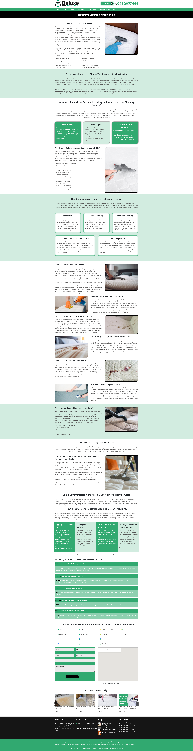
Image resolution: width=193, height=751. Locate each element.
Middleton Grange (106, 643)
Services (64, 9)
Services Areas (81, 9)
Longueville (62, 643)
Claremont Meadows (107, 629)
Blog (114, 9)
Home (57, 9)
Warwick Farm (127, 639)
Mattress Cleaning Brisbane (128, 723)
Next (137, 704)
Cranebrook (84, 643)
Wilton (125, 634)
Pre (55, 704)
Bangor (61, 629)
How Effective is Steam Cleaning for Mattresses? (109, 728)
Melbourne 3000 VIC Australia (85, 723)
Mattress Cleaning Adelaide (128, 729)
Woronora (61, 639)
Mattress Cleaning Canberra (128, 731)
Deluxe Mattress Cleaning (88, 748)
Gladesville (126, 629)
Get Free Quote (106, 3)
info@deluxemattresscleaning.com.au (87, 729)
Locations (72, 9)
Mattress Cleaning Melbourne (128, 725)
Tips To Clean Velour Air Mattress (109, 733)
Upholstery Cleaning (104, 9)
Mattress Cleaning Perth (127, 727)
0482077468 (80, 725)
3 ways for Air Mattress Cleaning (108, 724)
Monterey (104, 634)
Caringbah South (85, 634)
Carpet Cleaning (92, 9)
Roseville (104, 639)
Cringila (82, 629)
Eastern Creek (62, 634)
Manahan (83, 639)
